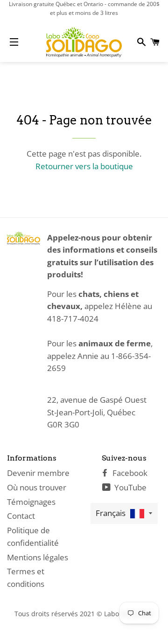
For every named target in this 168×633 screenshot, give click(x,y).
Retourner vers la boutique (84, 166)
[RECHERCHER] (141, 42)
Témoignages (31, 501)
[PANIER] (154, 42)
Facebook (129, 473)
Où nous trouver (36, 487)
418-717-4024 (72, 318)
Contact (21, 515)
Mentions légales (37, 557)
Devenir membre (38, 473)
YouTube (129, 487)
